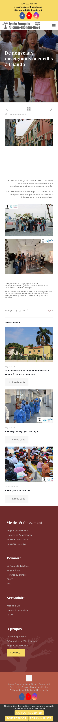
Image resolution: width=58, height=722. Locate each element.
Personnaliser (41, 718)
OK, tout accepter (29, 712)
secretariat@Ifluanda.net (29, 10)
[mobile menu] (53, 25)
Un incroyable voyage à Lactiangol (21, 431)
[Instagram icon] (36, 15)
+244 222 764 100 (29, 4)
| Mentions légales (39, 687)
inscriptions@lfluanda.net (29, 7)
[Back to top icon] (29, 678)
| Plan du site (42, 690)
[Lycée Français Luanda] (21, 26)
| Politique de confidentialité (29, 688)
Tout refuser (16, 718)
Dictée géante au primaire (17, 490)
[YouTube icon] (29, 15)
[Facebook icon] (22, 15)
